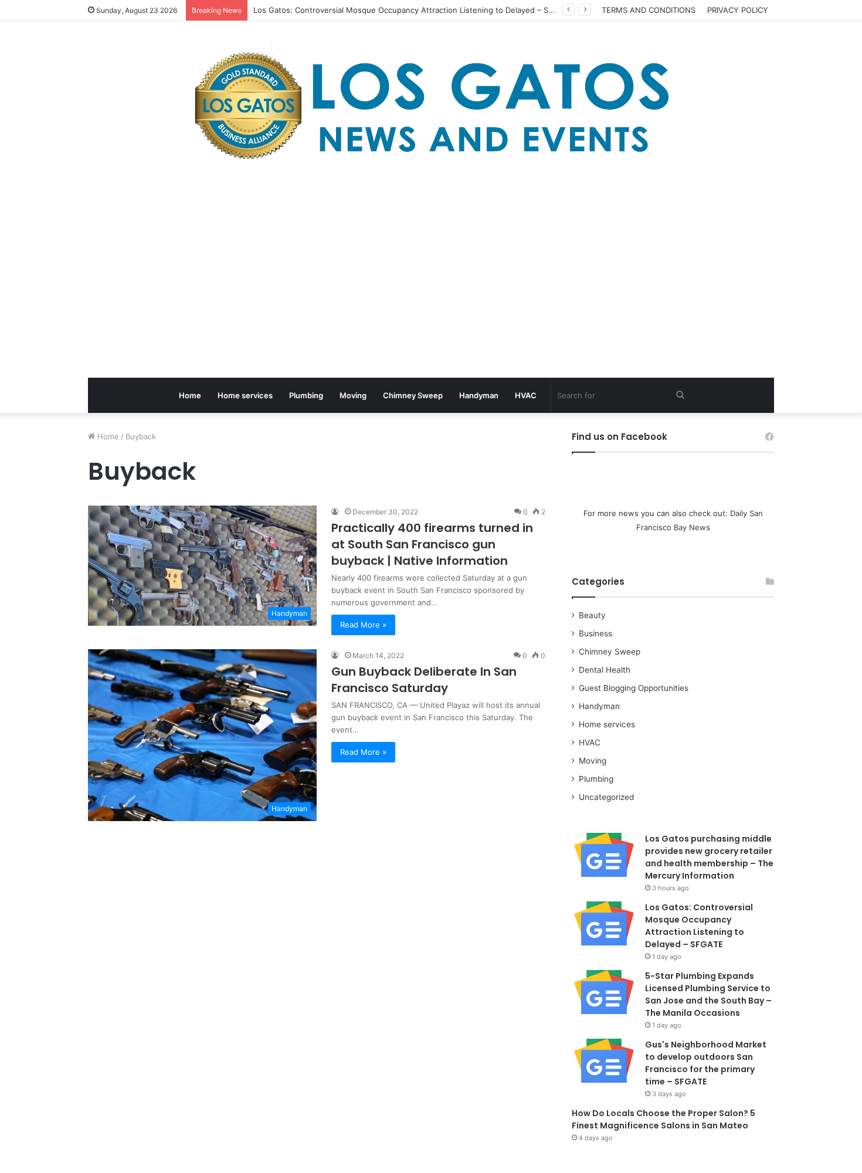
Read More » (363, 624)
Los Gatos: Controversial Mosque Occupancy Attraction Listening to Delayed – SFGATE (699, 925)
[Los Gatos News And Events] (431, 106)
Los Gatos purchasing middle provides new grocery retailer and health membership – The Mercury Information (709, 857)
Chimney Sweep (413, 395)
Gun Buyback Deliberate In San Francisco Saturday (424, 679)
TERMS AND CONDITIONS (648, 10)
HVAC (526, 395)
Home (190, 395)
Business (595, 633)
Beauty (592, 615)
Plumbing (306, 395)
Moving (353, 395)
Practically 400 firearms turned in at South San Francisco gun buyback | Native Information (432, 544)
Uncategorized (606, 797)
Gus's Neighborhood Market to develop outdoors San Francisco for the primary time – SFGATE (705, 1063)
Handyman (478, 395)
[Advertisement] (431, 272)
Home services (245, 395)
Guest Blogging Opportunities (633, 688)
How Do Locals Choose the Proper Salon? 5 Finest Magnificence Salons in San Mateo (663, 1119)
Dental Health (604, 669)
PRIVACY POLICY (737, 10)
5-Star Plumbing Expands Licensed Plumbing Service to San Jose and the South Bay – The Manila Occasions (708, 994)
